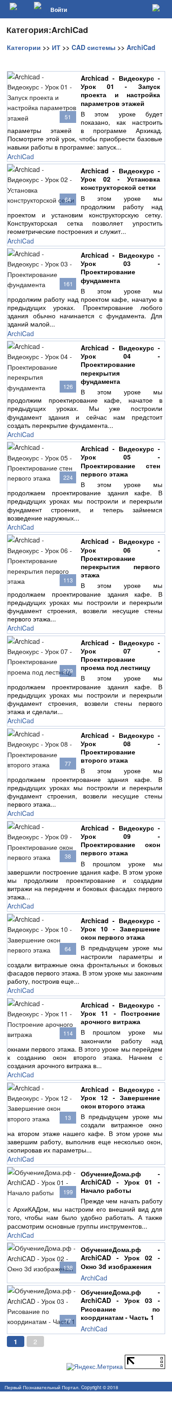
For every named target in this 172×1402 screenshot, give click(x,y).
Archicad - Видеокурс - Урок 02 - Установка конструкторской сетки (120, 179)
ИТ (56, 47)
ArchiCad (141, 47)
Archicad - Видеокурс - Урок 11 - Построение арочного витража (120, 1013)
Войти (58, 9)
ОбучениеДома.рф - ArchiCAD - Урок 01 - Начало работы (120, 1182)
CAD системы (94, 47)
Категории (24, 47)
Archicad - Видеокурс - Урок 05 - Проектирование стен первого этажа (120, 461)
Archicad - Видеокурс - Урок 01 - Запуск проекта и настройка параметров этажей (120, 90)
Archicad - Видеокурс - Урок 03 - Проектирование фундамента (120, 267)
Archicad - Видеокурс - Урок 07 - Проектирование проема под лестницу (120, 655)
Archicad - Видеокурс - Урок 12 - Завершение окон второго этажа (120, 1097)
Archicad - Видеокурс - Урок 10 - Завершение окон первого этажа (120, 929)
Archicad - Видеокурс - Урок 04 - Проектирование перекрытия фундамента (120, 364)
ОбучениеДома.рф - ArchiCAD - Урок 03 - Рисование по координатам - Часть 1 (120, 1304)
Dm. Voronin (154, 1397)
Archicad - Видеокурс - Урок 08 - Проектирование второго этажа (120, 748)
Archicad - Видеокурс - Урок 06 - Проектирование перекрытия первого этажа (120, 558)
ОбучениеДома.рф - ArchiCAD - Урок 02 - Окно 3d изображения (120, 1257)
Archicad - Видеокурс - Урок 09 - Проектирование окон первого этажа (120, 840)
